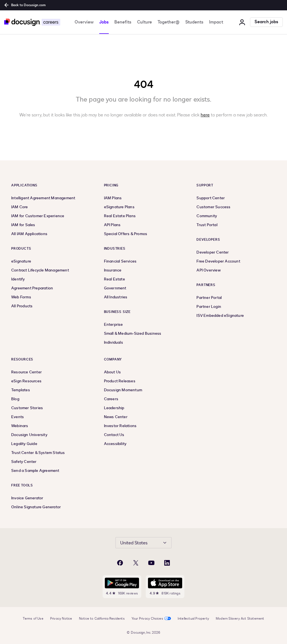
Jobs (104, 22)
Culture (144, 22)
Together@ (169, 22)
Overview (84, 22)
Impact (216, 22)
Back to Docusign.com (28, 5)
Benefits (122, 22)
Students (194, 22)
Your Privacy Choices (147, 618)
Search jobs (266, 22)
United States (133, 543)
